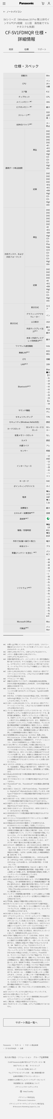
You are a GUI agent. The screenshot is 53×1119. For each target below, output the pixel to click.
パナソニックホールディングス (26, 1087)
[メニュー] (4, 3)
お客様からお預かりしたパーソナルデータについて (26, 1080)
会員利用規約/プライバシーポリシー (26, 1076)
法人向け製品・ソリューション (18, 1057)
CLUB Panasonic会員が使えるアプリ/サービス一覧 (26, 1062)
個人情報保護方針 (38, 1072)
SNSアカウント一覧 (20, 1065)
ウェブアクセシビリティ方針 (18, 1072)
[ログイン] (49, 3)
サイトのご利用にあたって (26, 1069)
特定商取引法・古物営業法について (26, 1083)
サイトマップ (35, 1065)
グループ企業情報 (41, 1057)
